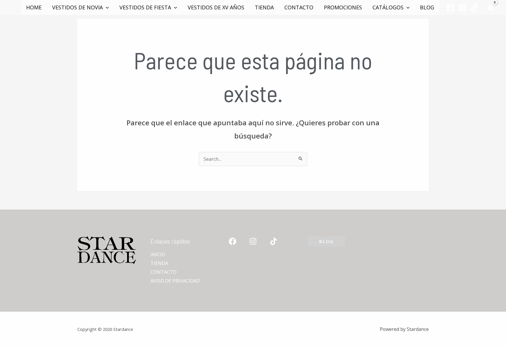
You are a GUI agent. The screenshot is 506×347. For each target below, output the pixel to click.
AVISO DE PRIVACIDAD (175, 281)
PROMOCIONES (343, 7)
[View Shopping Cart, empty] (490, 7)
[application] (106, 7)
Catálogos (388, 7)
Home (34, 7)
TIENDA (264, 7)
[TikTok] (474, 8)
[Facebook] (450, 8)
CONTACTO (298, 7)
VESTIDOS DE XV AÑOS (216, 7)
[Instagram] (462, 8)
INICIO (158, 254)
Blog (427, 7)
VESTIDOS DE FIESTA (145, 7)
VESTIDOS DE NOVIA (77, 7)
